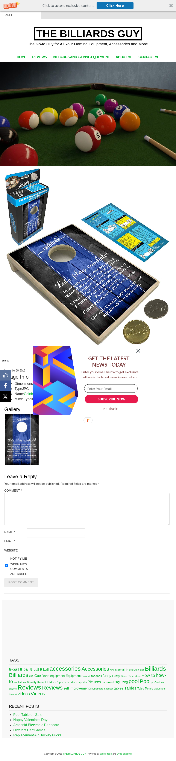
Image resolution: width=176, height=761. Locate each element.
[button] (109, 361)
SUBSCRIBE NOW (111, 399)
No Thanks (110, 409)
